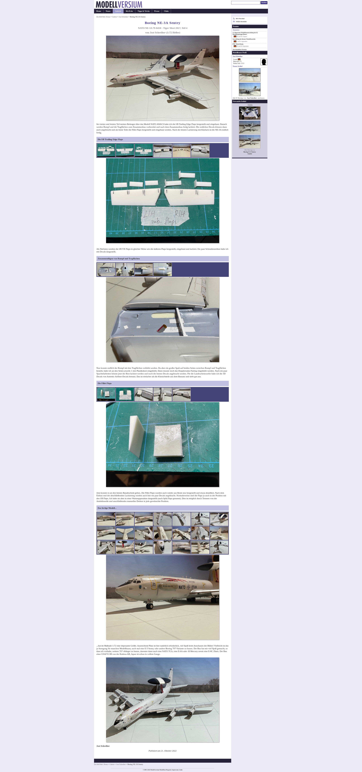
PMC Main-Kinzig (238, 44)
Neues (108, 11)
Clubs (166, 11)
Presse (156, 11)
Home (98, 11)
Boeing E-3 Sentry (250, 152)
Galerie (118, 11)
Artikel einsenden (241, 21)
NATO (250, 154)
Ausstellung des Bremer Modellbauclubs (244, 39)
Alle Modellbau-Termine (240, 49)
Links (181, 770)
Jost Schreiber (123, 17)
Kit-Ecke (129, 11)
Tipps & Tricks (144, 11)
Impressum (175, 770)
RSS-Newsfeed (240, 18)
